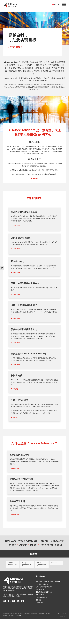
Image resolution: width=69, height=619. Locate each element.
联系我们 (34, 554)
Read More (16, 225)
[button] (64, 5)
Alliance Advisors (14, 614)
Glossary (63, 616)
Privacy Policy (61, 613)
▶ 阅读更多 (15, 389)
